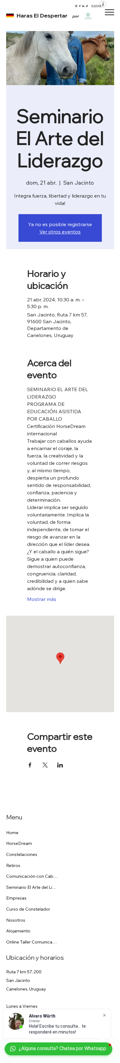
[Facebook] (79, 6)
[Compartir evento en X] (45, 765)
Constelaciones (21, 854)
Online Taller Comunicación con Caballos (32, 942)
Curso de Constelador (28, 909)
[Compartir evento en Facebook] (30, 765)
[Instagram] (76, 6)
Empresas (16, 898)
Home (12, 832)
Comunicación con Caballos (32, 876)
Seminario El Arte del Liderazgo (32, 887)
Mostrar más (41, 599)
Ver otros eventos (60, 232)
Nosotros (15, 920)
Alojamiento (18, 931)
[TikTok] (87, 6)
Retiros (13, 865)
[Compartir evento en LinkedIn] (60, 765)
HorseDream (19, 843)
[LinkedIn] (83, 6)
